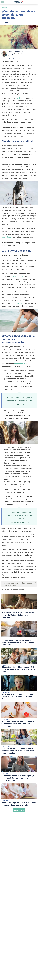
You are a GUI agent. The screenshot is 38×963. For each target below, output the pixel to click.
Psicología (4, 7)
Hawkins (19, 98)
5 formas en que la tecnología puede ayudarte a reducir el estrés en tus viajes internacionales (18, 750)
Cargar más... (19, 810)
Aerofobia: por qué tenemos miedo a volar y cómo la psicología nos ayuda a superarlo (18, 696)
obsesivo (19, 303)
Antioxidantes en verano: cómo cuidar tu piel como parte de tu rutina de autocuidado (18, 723)
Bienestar (4, 719)
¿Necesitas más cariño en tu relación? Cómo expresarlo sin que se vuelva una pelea (18, 669)
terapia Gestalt (6, 237)
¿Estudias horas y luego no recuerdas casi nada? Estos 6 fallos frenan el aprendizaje (17, 615)
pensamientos (19, 364)
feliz (11, 534)
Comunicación (6, 638)
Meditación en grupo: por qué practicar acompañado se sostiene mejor (18, 804)
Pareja (3, 665)
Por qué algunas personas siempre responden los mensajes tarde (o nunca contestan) (18, 642)
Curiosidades (5, 692)
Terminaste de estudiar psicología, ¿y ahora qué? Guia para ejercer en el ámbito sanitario (17, 778)
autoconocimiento (17, 276)
